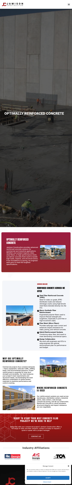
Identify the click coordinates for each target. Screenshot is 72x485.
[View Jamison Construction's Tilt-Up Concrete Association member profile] (59, 456)
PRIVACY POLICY (47, 482)
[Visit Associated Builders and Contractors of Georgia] (12, 456)
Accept (48, 478)
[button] (68, 466)
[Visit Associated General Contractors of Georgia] (35, 456)
